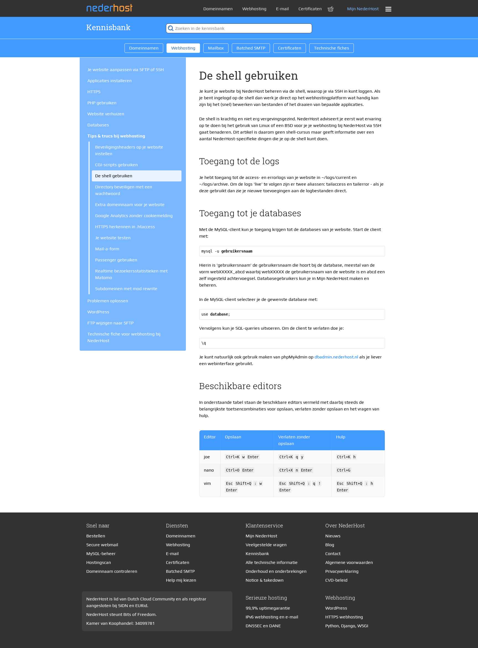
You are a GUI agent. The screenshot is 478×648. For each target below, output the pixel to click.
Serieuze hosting (266, 597)
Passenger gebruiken (116, 259)
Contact (333, 553)
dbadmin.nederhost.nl (336, 357)
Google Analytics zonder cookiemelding (134, 215)
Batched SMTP (251, 48)
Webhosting (254, 8)
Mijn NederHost (363, 8)
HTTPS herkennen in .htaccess (125, 226)
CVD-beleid (336, 580)
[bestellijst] (331, 9)
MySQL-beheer (101, 553)
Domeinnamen (218, 8)
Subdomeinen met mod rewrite (126, 288)
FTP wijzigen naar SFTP (110, 323)
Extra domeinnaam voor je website (130, 204)
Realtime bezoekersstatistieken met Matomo (131, 274)
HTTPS (93, 91)
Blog (329, 544)
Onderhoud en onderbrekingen (276, 571)
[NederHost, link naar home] (111, 8)
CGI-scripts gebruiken (116, 164)
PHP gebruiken (101, 102)
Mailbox (216, 48)
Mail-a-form (107, 248)
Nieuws (333, 535)
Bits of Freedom (139, 614)
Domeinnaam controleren (111, 571)
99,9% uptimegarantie (268, 608)
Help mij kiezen (181, 580)
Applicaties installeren (109, 80)
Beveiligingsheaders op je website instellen (129, 150)
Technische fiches (331, 48)
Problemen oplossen (107, 300)
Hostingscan (98, 562)
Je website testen (113, 237)
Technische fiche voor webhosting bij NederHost (123, 337)
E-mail (282, 8)
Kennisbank (108, 27)
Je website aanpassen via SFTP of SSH (125, 69)
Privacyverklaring (341, 571)
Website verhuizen (105, 113)
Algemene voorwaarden (349, 562)
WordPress (98, 311)
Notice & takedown (265, 580)
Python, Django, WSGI (346, 625)
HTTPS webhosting (344, 617)
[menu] (388, 9)
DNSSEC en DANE (263, 625)
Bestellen (95, 535)
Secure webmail (102, 544)
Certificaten (310, 8)
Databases (98, 124)
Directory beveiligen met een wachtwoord (123, 190)
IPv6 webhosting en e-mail (272, 617)
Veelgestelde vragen (266, 544)
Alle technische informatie (272, 562)
